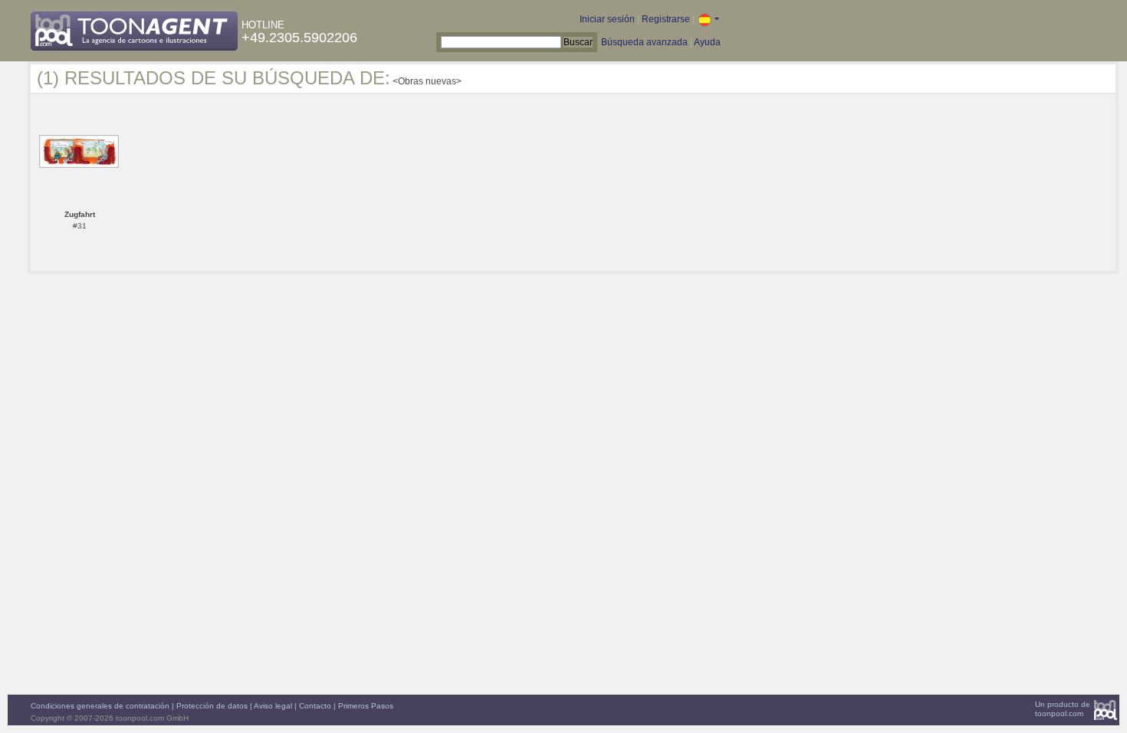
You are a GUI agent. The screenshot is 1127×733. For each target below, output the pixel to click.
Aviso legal (273, 706)
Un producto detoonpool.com (1062, 709)
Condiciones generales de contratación (100, 706)
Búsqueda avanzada (644, 42)
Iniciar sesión (607, 19)
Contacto (315, 706)
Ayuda (707, 42)
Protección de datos (212, 706)
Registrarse (666, 19)
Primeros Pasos (365, 706)
